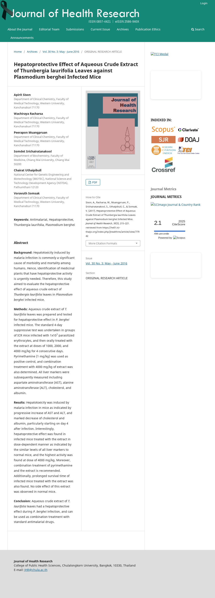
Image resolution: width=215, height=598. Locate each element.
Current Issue (100, 29)
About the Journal (20, 29)
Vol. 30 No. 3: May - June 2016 (61, 51)
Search (199, 29)
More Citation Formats (103, 243)
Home (18, 51)
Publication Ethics (147, 29)
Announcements (22, 38)
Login (203, 3)
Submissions (75, 29)
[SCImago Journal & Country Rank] (175, 205)
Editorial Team (49, 29)
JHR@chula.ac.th (35, 570)
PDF (94, 182)
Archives (123, 29)
